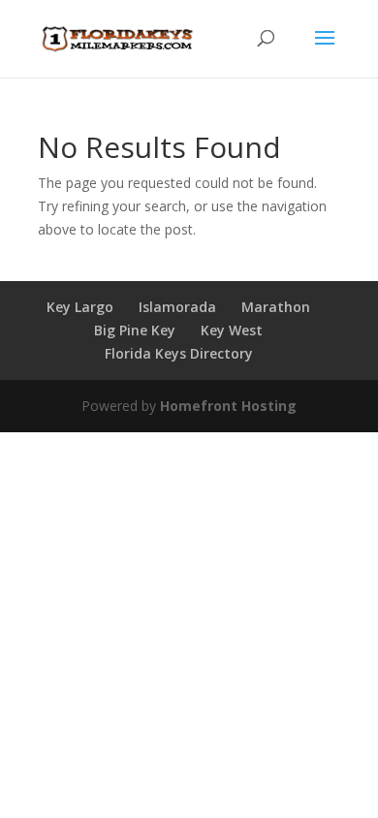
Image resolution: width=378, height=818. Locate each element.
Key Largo (80, 307)
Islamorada (177, 307)
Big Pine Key (134, 330)
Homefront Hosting (228, 405)
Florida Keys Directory (179, 353)
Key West (232, 330)
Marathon (275, 307)
